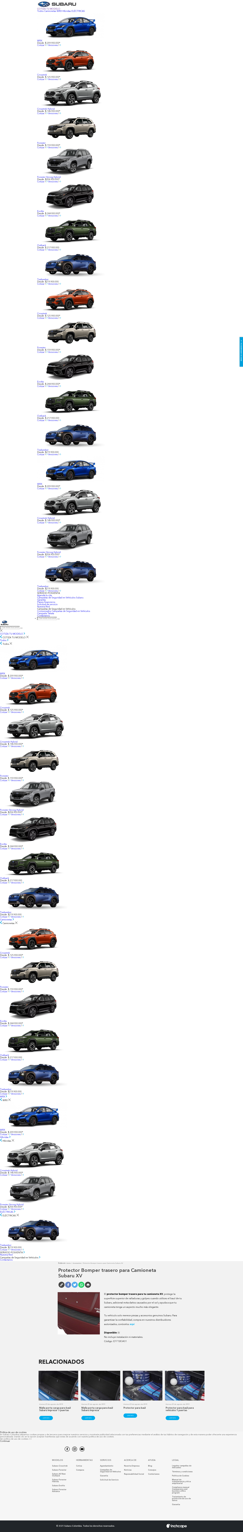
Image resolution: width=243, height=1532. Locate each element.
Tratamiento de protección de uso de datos (181, 1498)
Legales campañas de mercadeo (181, 1467)
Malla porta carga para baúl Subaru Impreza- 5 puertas (55, 1409)
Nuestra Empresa (132, 1466)
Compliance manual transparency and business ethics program (180, 1490)
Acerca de (130, 1460)
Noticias (128, 1470)
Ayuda (152, 1460)
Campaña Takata (45, 613)
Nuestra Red (43, 607)
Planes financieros (46, 602)
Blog (150, 1466)
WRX (59, 11)
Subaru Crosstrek (60, 1466)
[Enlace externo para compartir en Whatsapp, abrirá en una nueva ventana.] (81, 1285)
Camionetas (50, 11)
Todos (40, 11)
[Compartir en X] (75, 1285)
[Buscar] (21, 628)
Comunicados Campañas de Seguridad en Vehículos (63, 611)
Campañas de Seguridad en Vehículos (110, 1471)
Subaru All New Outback (59, 1475)
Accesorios (77, 1263)
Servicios (105, 1460)
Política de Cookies (180, 1476)
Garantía (41, 600)
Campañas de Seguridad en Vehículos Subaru (60, 598)
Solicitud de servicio (47, 604)
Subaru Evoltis (58, 1486)
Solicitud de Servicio (109, 1480)
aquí (132, 1324)
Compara (80, 1470)
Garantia (176, 1505)
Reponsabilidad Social (134, 1474)
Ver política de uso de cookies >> (16, 1439)
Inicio (69, 1263)
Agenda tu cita (44, 595)
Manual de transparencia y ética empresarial (181, 1481)
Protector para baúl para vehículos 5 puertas (180, 1409)
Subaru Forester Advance (59, 1490)
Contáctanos (43, 616)
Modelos (57, 1460)
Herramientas (84, 1460)
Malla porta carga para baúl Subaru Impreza (97, 1409)
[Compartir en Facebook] (68, 1285)
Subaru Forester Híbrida (59, 1481)
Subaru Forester (59, 1470)
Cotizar (41, 45)
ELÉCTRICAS (78, 11)
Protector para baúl (134, 1408)
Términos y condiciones (182, 1472)
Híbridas (66, 11)
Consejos (152, 1470)
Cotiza (79, 1466)
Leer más (46, 1418)
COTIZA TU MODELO (48, 9)
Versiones (53, 45)
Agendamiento (106, 1466)
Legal (175, 1460)
